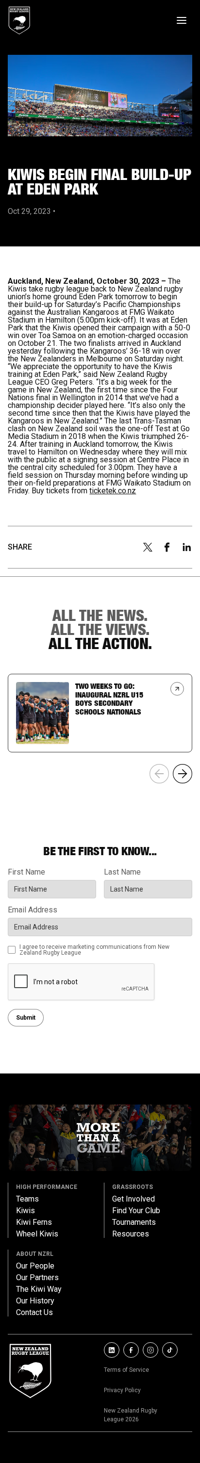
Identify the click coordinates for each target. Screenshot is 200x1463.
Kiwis (25, 1211)
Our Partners (37, 1278)
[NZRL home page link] (19, 20)
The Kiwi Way (39, 1289)
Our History (35, 1301)
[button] (182, 773)
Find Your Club (136, 1211)
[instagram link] (150, 1350)
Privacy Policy (122, 1390)
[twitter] (147, 547)
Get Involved (133, 1199)
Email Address (32, 910)
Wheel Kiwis (37, 1234)
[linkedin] (187, 547)
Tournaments (134, 1222)
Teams (27, 1199)
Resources (130, 1234)
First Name (26, 872)
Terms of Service (126, 1369)
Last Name (122, 872)
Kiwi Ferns (34, 1222)
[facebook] (167, 547)
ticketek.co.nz (112, 490)
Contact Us (34, 1313)
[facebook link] (131, 1350)
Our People (35, 1266)
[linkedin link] (111, 1350)
